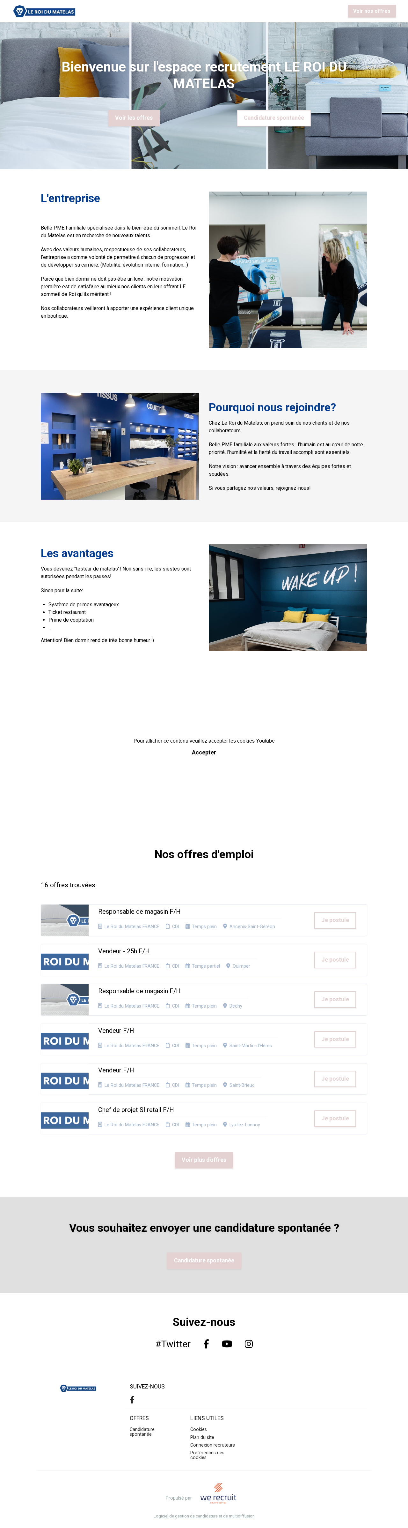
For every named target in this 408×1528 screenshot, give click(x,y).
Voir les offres (134, 118)
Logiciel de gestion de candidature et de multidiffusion (204, 1516)
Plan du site (202, 1437)
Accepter (204, 752)
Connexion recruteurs (212, 1445)
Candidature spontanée (274, 118)
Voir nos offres (371, 11)
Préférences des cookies (207, 1455)
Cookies (198, 1429)
